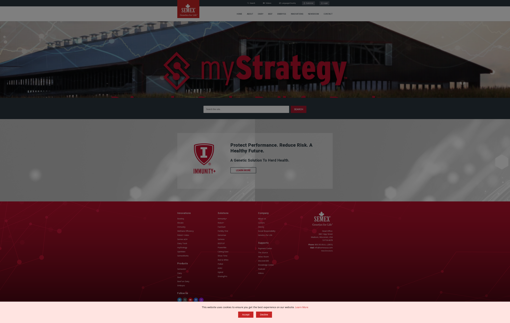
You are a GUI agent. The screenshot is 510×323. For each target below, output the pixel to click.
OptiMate (181, 251)
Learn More (243, 170)
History (261, 227)
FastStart (222, 227)
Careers (261, 222)
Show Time (222, 255)
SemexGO (181, 269)
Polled (220, 264)
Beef (270, 14)
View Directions (327, 251)
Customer (309, 3)
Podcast (261, 269)
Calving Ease (223, 251)
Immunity (181, 227)
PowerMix (222, 247)
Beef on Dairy (183, 281)
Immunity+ (222, 218)
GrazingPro (222, 276)
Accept (245, 314)
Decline (264, 314)
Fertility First (223, 231)
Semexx (221, 239)
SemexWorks (183, 255)
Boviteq (180, 218)
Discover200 (263, 260)
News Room (263, 256)
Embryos (281, 14)
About (250, 14)
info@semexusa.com (324, 247)
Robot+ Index (183, 235)
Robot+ (221, 222)
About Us (262, 218)
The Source (263, 252)
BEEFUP (221, 243)
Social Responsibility (266, 231)
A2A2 (220, 268)
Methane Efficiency (185, 231)
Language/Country (288, 3)
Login (325, 3)
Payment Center (265, 248)
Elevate (180, 222)
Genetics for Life (265, 235)
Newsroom (313, 14)
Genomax (222, 235)
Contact (328, 14)
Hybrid (220, 272)
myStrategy (182, 247)
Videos (268, 3)
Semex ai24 (182, 239)
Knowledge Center (266, 265)
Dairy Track (182, 243)
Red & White (223, 260)
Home (239, 14)
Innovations (297, 14)
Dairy (260, 14)
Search (252, 3)
